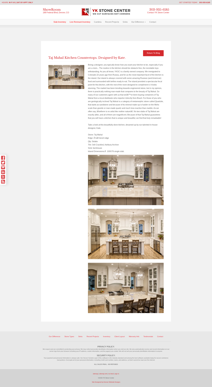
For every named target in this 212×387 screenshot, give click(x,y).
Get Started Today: (194, 2)
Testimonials (148, 336)
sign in (117, 374)
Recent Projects (112, 22)
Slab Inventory (59, 22)
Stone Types (69, 336)
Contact (152, 22)
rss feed (111, 374)
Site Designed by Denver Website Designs (106, 382)
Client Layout (119, 336)
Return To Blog (153, 53)
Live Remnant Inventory (80, 22)
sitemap (95, 374)
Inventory (106, 336)
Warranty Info (134, 336)
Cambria (97, 22)
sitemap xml (103, 374)
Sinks (125, 22)
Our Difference (137, 22)
